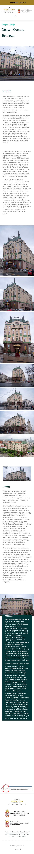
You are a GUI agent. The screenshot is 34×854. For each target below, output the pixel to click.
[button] (15, 16)
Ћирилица (14, 2)
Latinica (23, 2)
